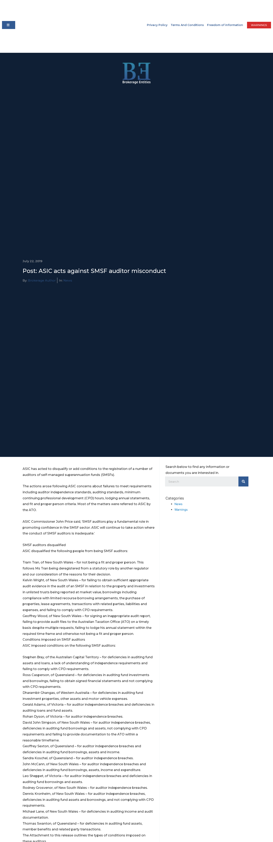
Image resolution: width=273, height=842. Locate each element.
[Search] (243, 481)
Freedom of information (225, 25)
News (67, 280)
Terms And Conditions (187, 25)
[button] (8, 25)
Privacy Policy (157, 25)
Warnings (181, 509)
